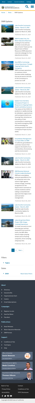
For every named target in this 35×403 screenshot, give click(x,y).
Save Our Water (8, 314)
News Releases (8, 326)
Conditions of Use (9, 342)
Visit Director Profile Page (8, 378)
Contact (10, 2)
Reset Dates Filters (26, 274)
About (3, 2)
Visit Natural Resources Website (9, 368)
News (9, 12)
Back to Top (5, 386)
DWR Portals (8, 332)
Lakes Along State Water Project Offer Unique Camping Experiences (22, 222)
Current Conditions (19, 2)
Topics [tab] (7, 263)
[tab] (17, 263)
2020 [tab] (7, 274)
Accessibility (5, 392)
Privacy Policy (6, 389)
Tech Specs (7, 345)
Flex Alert (7, 317)
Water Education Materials (12, 329)
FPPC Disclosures (23, 392)
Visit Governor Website (7, 358)
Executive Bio (8, 293)
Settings (29, 2)
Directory (7, 290)
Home (3, 12)
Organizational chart (10, 296)
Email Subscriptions (10, 302)
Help (5, 348)
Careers (6, 299)
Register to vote (9, 311)
